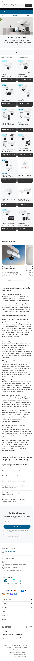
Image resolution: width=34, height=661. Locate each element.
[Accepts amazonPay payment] (19, 591)
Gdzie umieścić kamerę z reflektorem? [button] (14, 481)
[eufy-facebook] (6, 627)
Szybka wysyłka (8, 561)
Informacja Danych (23, 656)
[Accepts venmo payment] (15, 593)
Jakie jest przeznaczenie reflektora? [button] (13, 471)
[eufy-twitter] (9, 627)
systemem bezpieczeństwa (21, 311)
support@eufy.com (10, 551)
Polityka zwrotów (25, 645)
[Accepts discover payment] (4, 593)
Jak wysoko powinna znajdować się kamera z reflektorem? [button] (13, 500)
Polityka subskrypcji (10, 656)
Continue (28, 5)
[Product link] (9, 66)
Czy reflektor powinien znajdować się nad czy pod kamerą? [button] (15, 493)
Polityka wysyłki (13, 645)
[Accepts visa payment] (7, 591)
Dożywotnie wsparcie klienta (12, 570)
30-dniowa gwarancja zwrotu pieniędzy (15, 564)
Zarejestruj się (17, 526)
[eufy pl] (15, 15)
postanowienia (24, 530)
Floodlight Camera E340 (9, 326)
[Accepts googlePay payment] (7, 593)
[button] (31, 2)
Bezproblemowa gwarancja (12, 567)
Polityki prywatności (10, 531)
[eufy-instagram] (3, 627)
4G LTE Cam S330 (22, 326)
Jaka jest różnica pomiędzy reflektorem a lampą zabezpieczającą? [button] (15, 487)
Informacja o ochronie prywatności (17, 647)
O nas (5, 645)
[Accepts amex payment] (23, 591)
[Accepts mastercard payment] (15, 591)
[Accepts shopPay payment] (11, 593)
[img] (4, 591)
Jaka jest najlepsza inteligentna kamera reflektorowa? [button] (14, 465)
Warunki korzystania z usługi (17, 652)
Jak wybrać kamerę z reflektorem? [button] (13, 476)
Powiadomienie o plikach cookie (17, 654)
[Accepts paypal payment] (11, 591)
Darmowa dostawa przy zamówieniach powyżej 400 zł (17, 11)
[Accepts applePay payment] (26, 591)
